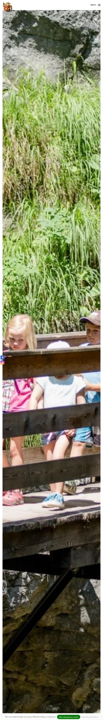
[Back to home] (7, 7)
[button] (95, 5)
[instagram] (3, 363)
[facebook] (3, 357)
